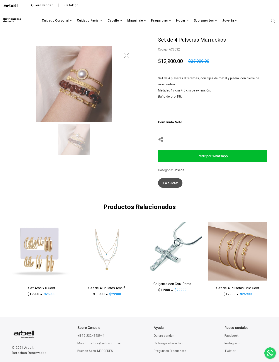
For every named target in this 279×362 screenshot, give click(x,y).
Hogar (181, 20)
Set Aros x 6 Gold (41, 288)
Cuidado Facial (88, 20)
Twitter (230, 351)
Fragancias (159, 20)
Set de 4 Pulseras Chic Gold (237, 288)
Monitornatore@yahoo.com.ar (99, 343)
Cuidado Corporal (56, 20)
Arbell (28, 347)
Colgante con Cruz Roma (172, 284)
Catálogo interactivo (169, 343)
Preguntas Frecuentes (170, 351)
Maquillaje (135, 20)
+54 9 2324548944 (90, 335)
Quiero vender (164, 335)
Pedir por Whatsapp (212, 156)
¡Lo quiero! (170, 183)
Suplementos (204, 20)
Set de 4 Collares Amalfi (106, 288)
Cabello (114, 20)
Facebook (231, 335)
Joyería (228, 20)
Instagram (232, 343)
